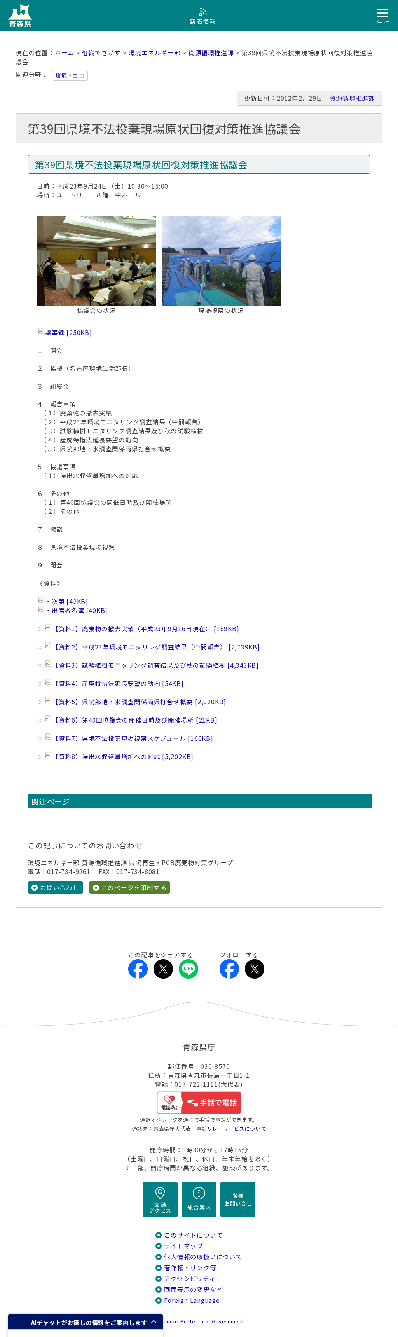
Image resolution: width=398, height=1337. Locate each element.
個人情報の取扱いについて (203, 1256)
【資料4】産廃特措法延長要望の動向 (116, 683)
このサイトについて (193, 1235)
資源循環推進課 (211, 52)
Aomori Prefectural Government (202, 1321)
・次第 (65, 601)
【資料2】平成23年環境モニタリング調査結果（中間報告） (154, 646)
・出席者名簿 (75, 610)
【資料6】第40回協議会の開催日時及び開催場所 (133, 720)
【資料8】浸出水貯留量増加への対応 (121, 756)
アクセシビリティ (189, 1278)
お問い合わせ (59, 887)
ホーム (64, 52)
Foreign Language (192, 1300)
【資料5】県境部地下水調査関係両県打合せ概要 (137, 701)
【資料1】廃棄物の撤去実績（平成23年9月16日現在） (144, 628)
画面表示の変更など (193, 1289)
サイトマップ (183, 1245)
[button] (85, 1322)
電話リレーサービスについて (231, 1128)
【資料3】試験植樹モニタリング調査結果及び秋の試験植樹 (154, 665)
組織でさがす (101, 52)
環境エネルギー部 (155, 52)
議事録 (67, 332)
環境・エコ (70, 75)
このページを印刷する (134, 887)
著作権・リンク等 (190, 1267)
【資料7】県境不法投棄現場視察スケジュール (131, 738)
